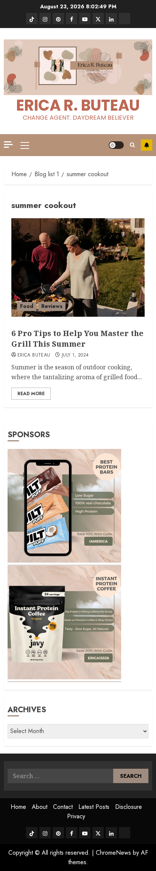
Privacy (76, 816)
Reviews (51, 306)
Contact (63, 806)
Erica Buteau (33, 355)
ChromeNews (113, 852)
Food (26, 306)
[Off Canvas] (8, 144)
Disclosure (128, 806)
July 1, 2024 (75, 355)
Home (18, 806)
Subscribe (146, 145)
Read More (31, 393)
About (39, 806)
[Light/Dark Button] (116, 145)
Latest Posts (93, 806)
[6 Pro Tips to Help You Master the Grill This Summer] (78, 267)
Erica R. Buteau (78, 105)
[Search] (132, 145)
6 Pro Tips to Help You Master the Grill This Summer (77, 338)
